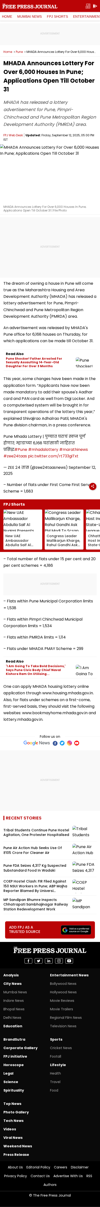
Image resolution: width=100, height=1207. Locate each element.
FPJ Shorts (57, 16)
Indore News (13, 1000)
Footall (55, 1056)
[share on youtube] (69, 961)
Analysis (11, 975)
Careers (60, 1167)
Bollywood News (63, 983)
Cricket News (61, 1047)
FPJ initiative (15, 1056)
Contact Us (40, 1176)
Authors (50, 1184)
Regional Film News (66, 1017)
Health (55, 1073)
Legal (8, 1073)
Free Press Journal (30, 6)
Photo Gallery (16, 1112)
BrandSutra (14, 1039)
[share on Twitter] (38, 961)
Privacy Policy (15, 1176)
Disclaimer (80, 1167)
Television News (63, 1026)
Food (54, 1090)
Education (12, 1026)
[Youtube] (76, 743)
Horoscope (13, 1064)
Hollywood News (63, 992)
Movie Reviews (62, 1000)
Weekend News (17, 1146)
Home (7, 16)
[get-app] (95, 6)
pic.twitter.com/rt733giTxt (53, 456)
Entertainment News (69, 975)
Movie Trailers (61, 1009)
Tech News (13, 1120)
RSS (89, 1176)
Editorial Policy (38, 1167)
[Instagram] (69, 743)
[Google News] (37, 743)
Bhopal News (14, 1009)
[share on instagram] (59, 961)
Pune (19, 52)
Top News (12, 1103)
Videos (9, 1129)
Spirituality (13, 1090)
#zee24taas (15, 456)
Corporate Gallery (20, 1047)
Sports (56, 1039)
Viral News (13, 1137)
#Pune (20, 449)
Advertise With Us (68, 1176)
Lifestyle (58, 1064)
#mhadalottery (43, 449)
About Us (15, 1167)
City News (12, 983)
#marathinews (73, 449)
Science (10, 1081)
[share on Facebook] (28, 961)
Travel (55, 1081)
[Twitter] (62, 743)
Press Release (16, 1154)
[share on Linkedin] (49, 961)
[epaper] (87, 6)
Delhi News (12, 1017)
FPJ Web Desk (13, 135)
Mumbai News (29, 16)
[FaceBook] (54, 743)
